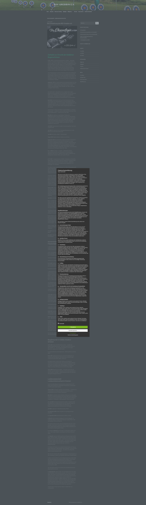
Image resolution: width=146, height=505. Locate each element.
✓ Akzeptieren (73, 327)
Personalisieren (73, 333)
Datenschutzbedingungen (73, 334)
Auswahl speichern (73, 330)
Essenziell (62, 323)
